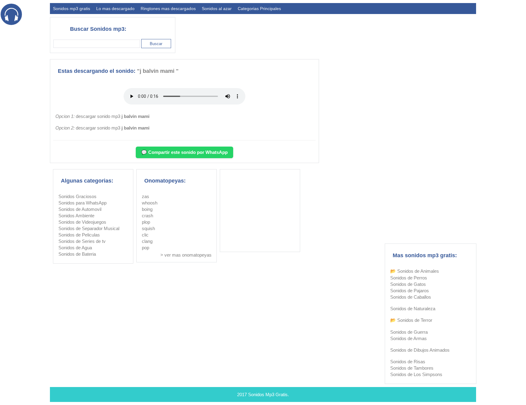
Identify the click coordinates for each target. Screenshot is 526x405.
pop (145, 247)
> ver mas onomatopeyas (186, 255)
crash (147, 215)
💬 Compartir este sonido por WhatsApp (184, 152)
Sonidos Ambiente (76, 215)
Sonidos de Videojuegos (82, 222)
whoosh (149, 202)
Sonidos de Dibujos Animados (420, 350)
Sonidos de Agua (75, 247)
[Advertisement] (365, 32)
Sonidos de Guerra (409, 332)
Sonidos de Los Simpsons (416, 374)
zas (145, 196)
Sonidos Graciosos (77, 196)
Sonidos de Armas (408, 338)
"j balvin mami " (158, 71)
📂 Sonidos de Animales (414, 271)
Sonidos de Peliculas (79, 234)
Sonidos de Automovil (79, 209)
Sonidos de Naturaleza (412, 308)
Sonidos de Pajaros (409, 290)
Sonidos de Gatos (408, 284)
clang (147, 241)
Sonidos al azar (217, 8)
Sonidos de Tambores (411, 368)
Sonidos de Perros (408, 277)
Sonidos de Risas (407, 361)
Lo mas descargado (115, 8)
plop (146, 222)
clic (145, 234)
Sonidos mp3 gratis (71, 8)
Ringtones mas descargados (168, 8)
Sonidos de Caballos (410, 297)
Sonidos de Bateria (77, 254)
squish (148, 228)
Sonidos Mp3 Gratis (268, 394)
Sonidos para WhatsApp (82, 202)
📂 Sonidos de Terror (411, 320)
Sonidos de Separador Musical (88, 228)
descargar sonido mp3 (112, 116)
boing (147, 209)
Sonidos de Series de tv (82, 241)
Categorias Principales (259, 8)
